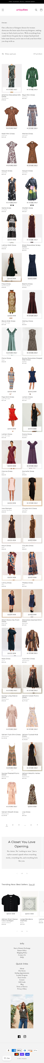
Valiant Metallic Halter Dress (31, 774)
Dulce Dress (27, 434)
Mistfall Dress (27, 208)
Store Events (22, 977)
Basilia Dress (27, 284)
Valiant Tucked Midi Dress (30, 735)
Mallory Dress (27, 321)
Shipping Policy (22, 953)
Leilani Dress (27, 397)
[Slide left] (17, 873)
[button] (2, 9)
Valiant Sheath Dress (10, 812)
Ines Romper (7, 508)
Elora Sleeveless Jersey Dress (31, 246)
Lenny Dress (7, 583)
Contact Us (22, 955)
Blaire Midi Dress (8, 321)
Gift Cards (22, 982)
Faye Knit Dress (8, 397)
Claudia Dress (27, 545)
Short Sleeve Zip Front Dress (10, 620)
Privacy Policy (22, 989)
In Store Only (11, 89)
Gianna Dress (7, 471)
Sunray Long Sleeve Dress (9, 696)
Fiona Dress (6, 358)
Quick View (12, 239)
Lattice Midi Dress (9, 245)
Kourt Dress (6, 545)
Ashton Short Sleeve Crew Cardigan (10, 920)
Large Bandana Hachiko (26, 920)
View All (32, 884)
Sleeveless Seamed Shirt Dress (32, 620)
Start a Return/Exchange (22, 948)
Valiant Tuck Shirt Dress (11, 734)
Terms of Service (22, 987)
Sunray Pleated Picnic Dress (10, 774)
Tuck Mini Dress (28, 659)
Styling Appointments (22, 973)
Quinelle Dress (28, 471)
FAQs (22, 957)
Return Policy (22, 950)
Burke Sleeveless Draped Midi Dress (32, 359)
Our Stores (22, 971)
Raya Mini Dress (28, 95)
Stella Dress (6, 208)
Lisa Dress (26, 812)
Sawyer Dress (7, 171)
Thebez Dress (27, 583)
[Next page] (37, 824)
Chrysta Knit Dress (29, 508)
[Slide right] (26, 873)
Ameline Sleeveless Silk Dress (11, 95)
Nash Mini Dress (8, 134)
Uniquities (24, 1058)
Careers (21, 980)
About (22, 968)
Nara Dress (6, 659)
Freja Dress (6, 284)
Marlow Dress (27, 134)
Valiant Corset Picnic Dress (30, 696)
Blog (22, 984)
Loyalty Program (22, 975)
